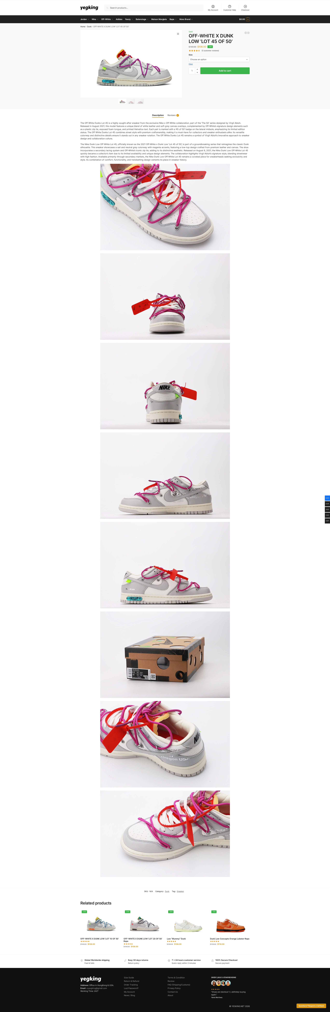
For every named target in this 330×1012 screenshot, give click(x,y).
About (170, 995)
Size (190, 55)
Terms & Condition (176, 977)
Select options (100, 949)
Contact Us (173, 992)
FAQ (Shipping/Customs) (179, 984)
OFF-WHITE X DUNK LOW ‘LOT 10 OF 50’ (99, 938)
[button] (244, 19)
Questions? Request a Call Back (311, 1006)
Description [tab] (158, 115)
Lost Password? (131, 988)
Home (82, 27)
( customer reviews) (210, 51)
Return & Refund (131, 981)
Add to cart (225, 70)
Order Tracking (131, 984)
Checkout (245, 10)
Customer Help (229, 10)
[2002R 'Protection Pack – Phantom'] (248, 32)
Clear (191, 64)
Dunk (89, 27)
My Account (213, 10)
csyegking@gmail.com (96, 988)
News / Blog (129, 995)
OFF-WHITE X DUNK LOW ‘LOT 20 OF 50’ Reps (143, 940)
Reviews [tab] (173, 115)
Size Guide (129, 977)
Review (171, 981)
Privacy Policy (174, 988)
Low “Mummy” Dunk (176, 938)
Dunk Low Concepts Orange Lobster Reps (229, 938)
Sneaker (180, 891)
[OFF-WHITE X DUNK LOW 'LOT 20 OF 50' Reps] (245, 32)
